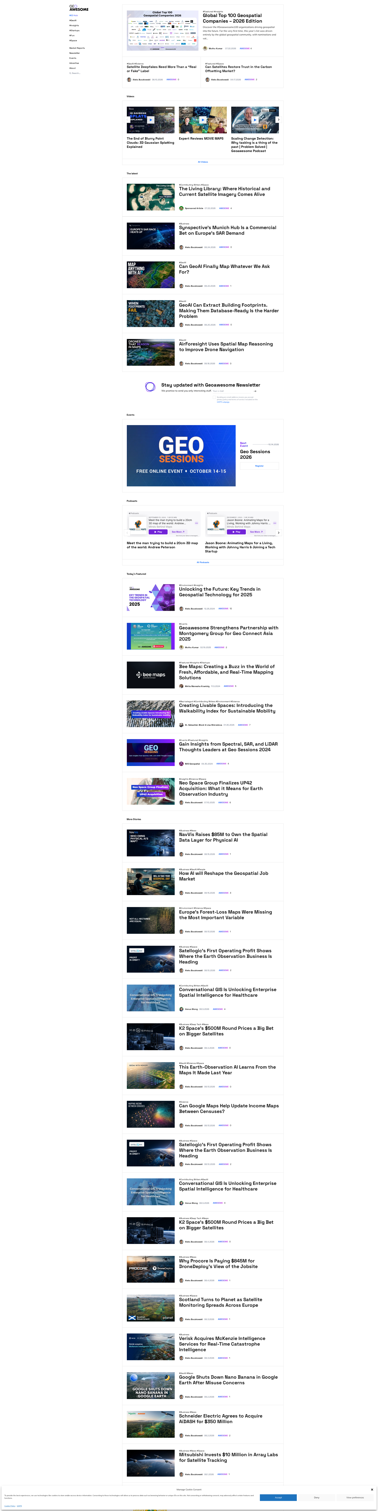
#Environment (186, 585)
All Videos (203, 162)
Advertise (74, 63)
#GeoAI (72, 20)
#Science (139, 63)
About (72, 68)
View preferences (355, 1497)
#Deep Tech (196, 1024)
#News (193, 830)
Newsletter (74, 53)
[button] (372, 1489)
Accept (278, 1497)
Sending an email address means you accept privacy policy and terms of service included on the (237, 399)
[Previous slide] (127, 119)
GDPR (19, 1506)
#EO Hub (73, 15)
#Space (73, 40)
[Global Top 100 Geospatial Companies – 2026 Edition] (163, 30)
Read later (166, 207)
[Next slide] (278, 119)
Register (259, 466)
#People (201, 869)
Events (72, 58)
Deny (316, 1497)
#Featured (208, 11)
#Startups (74, 30)
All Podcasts (203, 562)
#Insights (74, 25)
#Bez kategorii (186, 701)
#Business (184, 223)
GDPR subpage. (223, 402)
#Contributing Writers (190, 184)
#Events (183, 624)
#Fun (72, 35)
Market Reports (77, 48)
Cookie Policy (9, 1506)
